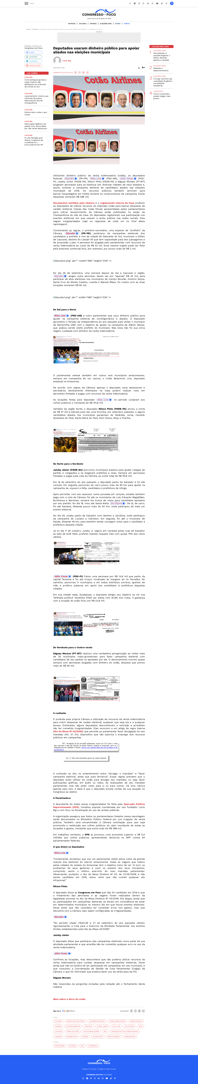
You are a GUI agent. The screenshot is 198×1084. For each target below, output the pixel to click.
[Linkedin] (148, 3)
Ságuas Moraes (114, 1036)
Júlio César (129, 1026)
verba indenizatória (117, 1021)
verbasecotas (129, 1036)
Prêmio (127, 23)
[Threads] (166, 3)
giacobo (58, 1026)
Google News (34, 65)
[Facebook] (139, 3)
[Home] (99, 12)
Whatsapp (33, 57)
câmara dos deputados (76, 1021)
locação (58, 1036)
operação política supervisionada (124, 1031)
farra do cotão (73, 1031)
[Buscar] (171, 3)
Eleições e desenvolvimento (161, 69)
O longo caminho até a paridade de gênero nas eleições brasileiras (162, 82)
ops (105, 1031)
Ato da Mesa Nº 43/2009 (68, 731)
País (82, 1046)
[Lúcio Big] (57, 60)
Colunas (82, 23)
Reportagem (59, 1046)
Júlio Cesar (126, 178)
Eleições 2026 (105, 23)
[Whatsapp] (130, 3)
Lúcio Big (58, 1031)
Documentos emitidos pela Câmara (74, 203)
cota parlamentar (73, 1026)
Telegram (33, 61)
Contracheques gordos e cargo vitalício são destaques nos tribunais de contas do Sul (36, 83)
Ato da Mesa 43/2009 (91, 1031)
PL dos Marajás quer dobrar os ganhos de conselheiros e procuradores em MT (34, 141)
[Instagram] (152, 3)
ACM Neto (88, 1026)
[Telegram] (135, 3)
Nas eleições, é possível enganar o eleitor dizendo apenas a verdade (161, 56)
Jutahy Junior (102, 1026)
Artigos (93, 23)
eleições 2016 (71, 1036)
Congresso (93, 1046)
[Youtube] (157, 3)
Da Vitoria (116, 503)
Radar (117, 23)
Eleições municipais (97, 1021)
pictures (58, 1021)
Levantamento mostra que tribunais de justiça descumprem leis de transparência (36, 99)
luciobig (84, 1036)
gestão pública (136, 1021)
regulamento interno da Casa (117, 203)
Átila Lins (95, 178)
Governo (72, 1046)
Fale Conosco (111, 1069)
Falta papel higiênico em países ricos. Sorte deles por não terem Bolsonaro (36, 126)
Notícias (71, 23)
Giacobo (69, 178)
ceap (140, 1026)
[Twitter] (143, 3)
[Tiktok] (162, 3)
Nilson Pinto (98, 1036)
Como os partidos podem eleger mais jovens (161, 96)
